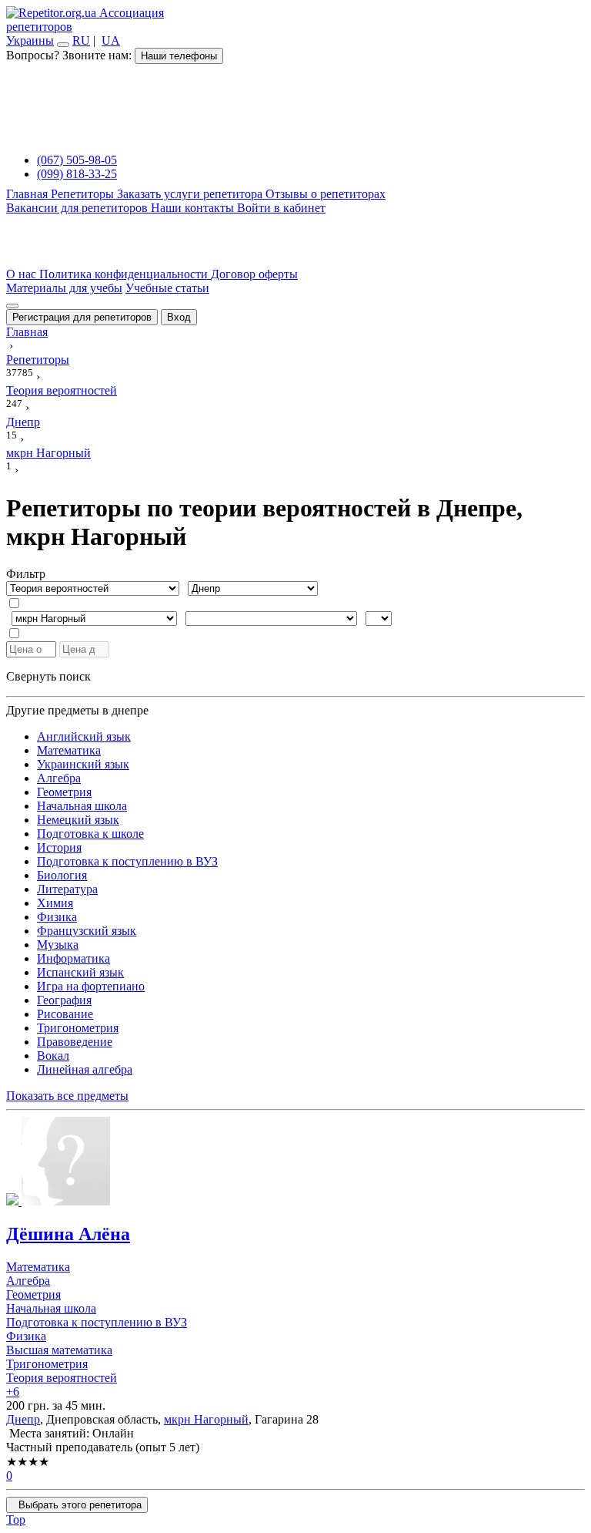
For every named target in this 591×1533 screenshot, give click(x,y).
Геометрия (64, 791)
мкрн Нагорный (206, 1419)
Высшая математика (59, 1350)
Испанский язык (80, 972)
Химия (55, 902)
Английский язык (84, 736)
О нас (22, 274)
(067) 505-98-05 (77, 159)
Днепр (23, 1419)
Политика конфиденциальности (125, 274)
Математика (69, 750)
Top (15, 1519)
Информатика (73, 958)
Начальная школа (82, 805)
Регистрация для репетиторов (82, 317)
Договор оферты (254, 274)
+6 (12, 1391)
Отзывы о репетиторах (325, 193)
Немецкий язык (78, 819)
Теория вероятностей (61, 1377)
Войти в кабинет (281, 207)
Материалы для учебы (64, 287)
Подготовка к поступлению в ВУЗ (127, 861)
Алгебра (59, 778)
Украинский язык (83, 764)
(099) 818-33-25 (77, 173)
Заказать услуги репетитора (191, 193)
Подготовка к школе (90, 833)
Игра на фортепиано (91, 986)
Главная (28, 193)
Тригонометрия (78, 1027)
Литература (67, 889)
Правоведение (74, 1041)
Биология (62, 875)
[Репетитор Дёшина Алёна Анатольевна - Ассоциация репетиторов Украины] (295, 1163)
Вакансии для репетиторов (78, 207)
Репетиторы (84, 193)
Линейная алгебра (84, 1069)
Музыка (57, 944)
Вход (179, 317)
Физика (57, 916)
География (64, 1000)
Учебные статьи (167, 287)
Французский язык (86, 930)
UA (111, 40)
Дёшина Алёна (68, 1234)
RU (81, 40)
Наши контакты (194, 207)
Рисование (65, 1013)
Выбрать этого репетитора (77, 1505)
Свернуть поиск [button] (48, 676)
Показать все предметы (67, 1095)
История (59, 847)
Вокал (53, 1055)
